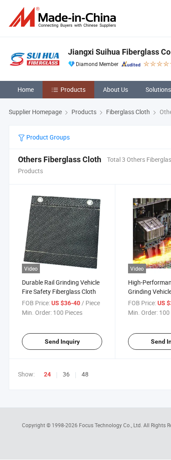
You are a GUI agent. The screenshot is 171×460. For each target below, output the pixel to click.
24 (47, 374)
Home (26, 89)
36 (66, 374)
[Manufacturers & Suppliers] (64, 17)
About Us (115, 89)
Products (73, 89)
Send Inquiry (62, 341)
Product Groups (47, 137)
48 (85, 374)
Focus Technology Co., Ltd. (111, 425)
